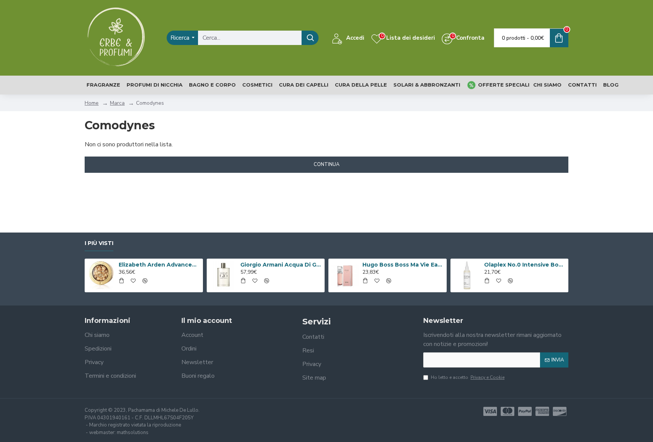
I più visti (99, 243)
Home (92, 103)
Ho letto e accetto (467, 377)
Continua (326, 164)
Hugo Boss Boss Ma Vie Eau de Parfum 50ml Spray (403, 264)
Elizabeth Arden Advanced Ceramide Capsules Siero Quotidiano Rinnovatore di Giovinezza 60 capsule (159, 264)
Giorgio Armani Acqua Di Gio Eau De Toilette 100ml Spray (281, 264)
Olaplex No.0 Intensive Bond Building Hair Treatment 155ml (525, 264)
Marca (117, 103)
